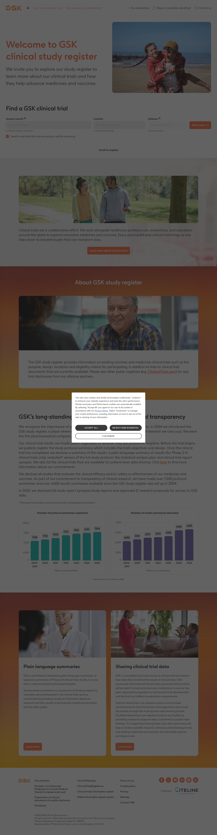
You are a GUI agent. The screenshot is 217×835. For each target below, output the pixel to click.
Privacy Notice (101, 411)
